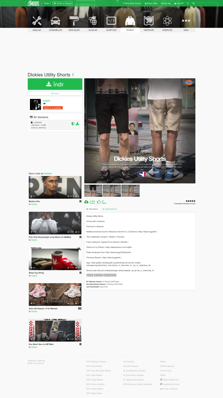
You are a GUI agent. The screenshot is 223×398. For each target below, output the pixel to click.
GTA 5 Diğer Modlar (94, 393)
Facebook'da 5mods (170, 384)
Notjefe (46, 100)
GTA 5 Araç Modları (94, 366)
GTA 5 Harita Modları (94, 388)
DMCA (163, 375)
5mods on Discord (170, 388)
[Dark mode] (188, 3)
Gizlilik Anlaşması (167, 366)
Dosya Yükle (152, 3)
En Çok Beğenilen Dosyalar (134, 370)
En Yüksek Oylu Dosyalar (133, 379)
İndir (58, 84)
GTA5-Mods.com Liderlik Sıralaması (137, 384)
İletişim (163, 361)
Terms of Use (165, 370)
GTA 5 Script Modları (94, 379)
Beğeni (104, 203)
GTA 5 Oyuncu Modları (95, 384)
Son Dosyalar (128, 361)
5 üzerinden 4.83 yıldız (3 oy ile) (184, 203)
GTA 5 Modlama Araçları (96, 361)
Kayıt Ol (180, 3)
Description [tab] (93, 209)
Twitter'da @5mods (170, 379)
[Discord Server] (44, 103)
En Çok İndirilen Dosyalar (133, 375)
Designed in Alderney (36, 360)
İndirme (92, 203)
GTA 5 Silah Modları (94, 375)
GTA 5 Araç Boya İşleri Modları (98, 370)
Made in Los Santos (36, 363)
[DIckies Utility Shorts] (140, 130)
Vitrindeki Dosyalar (130, 366)
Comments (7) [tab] (110, 209)
